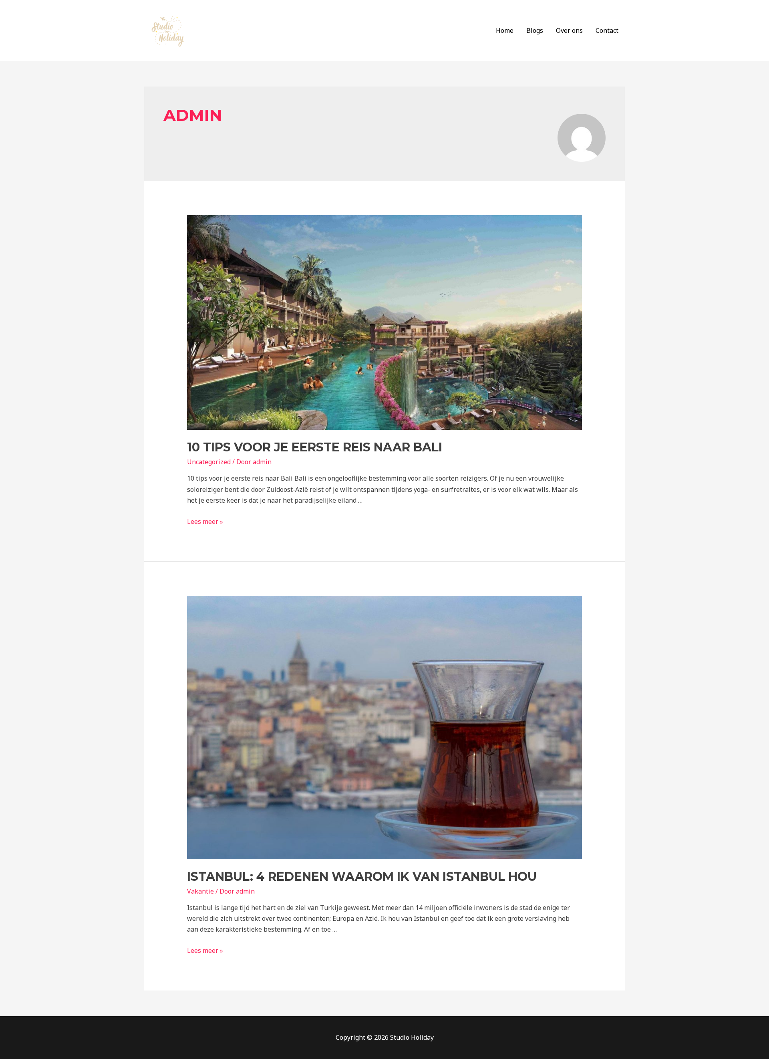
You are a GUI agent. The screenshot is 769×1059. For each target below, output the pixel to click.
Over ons (569, 30)
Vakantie (200, 891)
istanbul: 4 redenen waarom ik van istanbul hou (362, 876)
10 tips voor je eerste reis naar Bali (314, 447)
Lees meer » (205, 521)
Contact (607, 30)
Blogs (534, 30)
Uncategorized (209, 461)
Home (504, 30)
